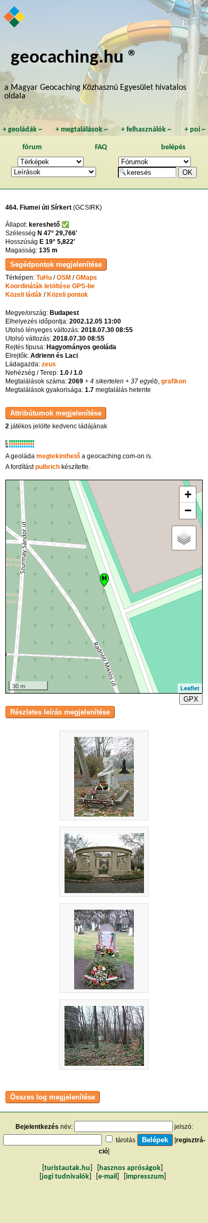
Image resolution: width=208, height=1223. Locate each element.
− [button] (188, 510)
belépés (173, 147)
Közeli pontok (67, 294)
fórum (32, 147)
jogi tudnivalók (65, 1176)
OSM (64, 277)
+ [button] (188, 494)
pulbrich (47, 467)
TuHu (44, 277)
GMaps (86, 277)
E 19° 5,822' (57, 241)
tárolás (125, 1140)
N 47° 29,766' (57, 233)
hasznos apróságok (130, 1168)
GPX (190, 699)
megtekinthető (58, 456)
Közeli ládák (23, 294)
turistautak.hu (67, 1168)
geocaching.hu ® (74, 58)
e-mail (107, 1176)
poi (195, 129)
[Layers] (184, 538)
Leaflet (189, 688)
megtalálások (81, 129)
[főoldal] (15, 17)
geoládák (22, 129)
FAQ (101, 147)
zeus (49, 364)
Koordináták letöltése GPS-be (50, 286)
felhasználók (146, 129)
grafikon (173, 381)
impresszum (145, 1176)
